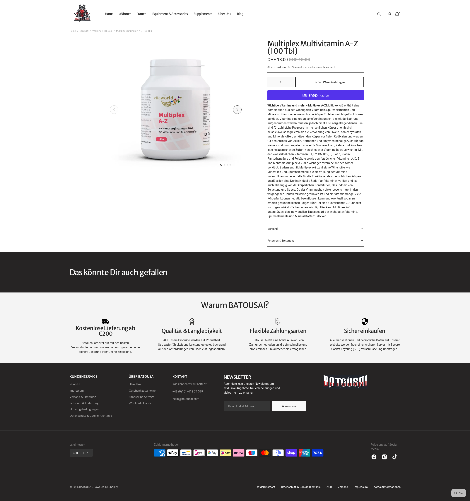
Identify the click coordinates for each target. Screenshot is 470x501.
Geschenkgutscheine (142, 390)
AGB (329, 487)
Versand (343, 487)
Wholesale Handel (140, 403)
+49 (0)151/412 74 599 (187, 391)
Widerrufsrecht (266, 487)
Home (73, 31)
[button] (378, 14)
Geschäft (84, 31)
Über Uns (135, 384)
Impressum (77, 390)
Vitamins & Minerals (102, 31)
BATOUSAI (85, 487)
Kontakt (75, 384)
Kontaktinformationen (387, 487)
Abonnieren (289, 406)
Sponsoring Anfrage (141, 396)
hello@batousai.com (185, 399)
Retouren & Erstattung (84, 403)
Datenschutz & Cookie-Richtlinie (91, 415)
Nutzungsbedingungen (84, 409)
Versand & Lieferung (83, 396)
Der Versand (295, 67)
